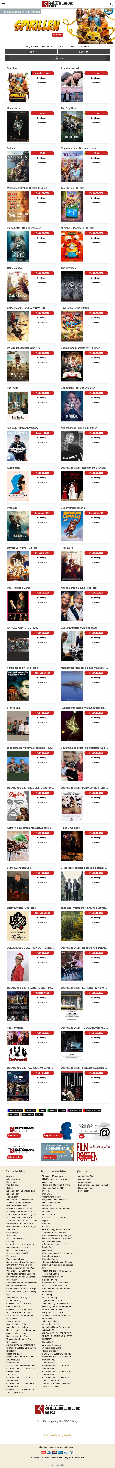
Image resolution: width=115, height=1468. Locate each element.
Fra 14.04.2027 (42, 1073)
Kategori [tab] (83, 52)
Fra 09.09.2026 (96, 473)
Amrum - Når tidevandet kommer (57, 1383)
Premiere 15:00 (42, 73)
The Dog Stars (12, 1185)
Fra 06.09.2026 (96, 193)
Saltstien (10, 1188)
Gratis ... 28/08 (42, 433)
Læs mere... (14, 1135)
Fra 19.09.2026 (96, 593)
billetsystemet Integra (60, 1457)
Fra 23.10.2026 (42, 753)
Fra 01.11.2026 (96, 793)
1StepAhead (78, 1457)
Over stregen (48, 1295)
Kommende (47, 46)
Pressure (10, 1241)
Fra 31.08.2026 (42, 193)
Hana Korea (11, 1182)
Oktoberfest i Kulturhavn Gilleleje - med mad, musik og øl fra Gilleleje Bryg (21, 1292)
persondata (65, 1447)
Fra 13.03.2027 (42, 1033)
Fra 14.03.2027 (96, 1033)
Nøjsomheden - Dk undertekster (20, 1191)
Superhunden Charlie (15, 1250)
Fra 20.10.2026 (96, 713)
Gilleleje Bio (48, 2)
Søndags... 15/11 (42, 913)
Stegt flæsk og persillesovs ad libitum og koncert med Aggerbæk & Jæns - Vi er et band (21, 1330)
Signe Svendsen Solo (16, 1324)
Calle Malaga (12, 1232)
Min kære (46, 1206)
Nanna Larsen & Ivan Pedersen (20, 1262)
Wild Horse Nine (49, 1321)
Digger (45, 1220)
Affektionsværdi (13, 1179)
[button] (5, 38)
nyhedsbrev (43, 1447)
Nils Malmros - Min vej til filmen (20, 1223)
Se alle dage (42, 78)
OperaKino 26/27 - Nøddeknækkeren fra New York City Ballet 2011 (20, 1357)
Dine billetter (83, 46)
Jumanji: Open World (51, 1348)
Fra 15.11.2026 (96, 873)
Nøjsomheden (12, 1194)
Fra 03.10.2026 (96, 633)
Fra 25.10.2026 (96, 753)
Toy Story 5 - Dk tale (15, 1238)
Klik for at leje (15, 1157)
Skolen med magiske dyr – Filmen (21, 1220)
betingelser (54, 1447)
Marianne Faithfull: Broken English (21, 1226)
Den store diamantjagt (52, 1241)
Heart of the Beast (50, 1215)
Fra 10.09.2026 (96, 553)
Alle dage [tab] (56, 58)
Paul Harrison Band (15, 1259)
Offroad (45, 1226)
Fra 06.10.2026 (96, 673)
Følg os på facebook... (53, 1135)
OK (81, 1136)
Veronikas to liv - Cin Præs (18, 1271)
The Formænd (12, 1374)
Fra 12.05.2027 (96, 1073)
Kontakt (71, 46)
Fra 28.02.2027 (96, 993)
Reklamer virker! (85, 1188)
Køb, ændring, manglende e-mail (93, 1185)
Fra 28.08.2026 (42, 233)
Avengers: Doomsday (52, 1345)
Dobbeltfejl (47, 1212)
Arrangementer (85, 1179)
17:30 (42, 113)
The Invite (10, 1229)
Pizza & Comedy (13, 1321)
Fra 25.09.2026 (42, 633)
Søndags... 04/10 (42, 673)
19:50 (42, 153)
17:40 (96, 113)
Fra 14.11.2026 (42, 873)
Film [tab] (30, 52)
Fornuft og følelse (50, 1259)
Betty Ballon (47, 1223)
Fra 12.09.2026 (42, 593)
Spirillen (10, 1176)
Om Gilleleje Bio (85, 1176)
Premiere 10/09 (96, 513)
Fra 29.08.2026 (96, 233)
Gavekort (60, 46)
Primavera (11, 1256)
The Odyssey (12, 1197)
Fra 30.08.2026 (96, 353)
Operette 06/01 (42, 993)
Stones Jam (11, 1280)
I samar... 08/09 (42, 513)
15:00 (96, 73)
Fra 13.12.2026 (42, 953)
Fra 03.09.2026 (42, 273)
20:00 (96, 153)
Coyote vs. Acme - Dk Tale (18, 1253)
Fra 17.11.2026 (96, 913)
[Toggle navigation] (111, 4)
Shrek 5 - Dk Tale (50, 1386)
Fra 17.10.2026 (42, 713)
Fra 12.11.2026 (96, 833)
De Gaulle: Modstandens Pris (19, 1217)
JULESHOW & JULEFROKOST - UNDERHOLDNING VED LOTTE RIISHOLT (21, 1348)
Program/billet (32, 46)
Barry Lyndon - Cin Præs (17, 1336)
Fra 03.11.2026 (42, 833)
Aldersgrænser (85, 1182)
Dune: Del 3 (47, 1342)
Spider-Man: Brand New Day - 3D (21, 1215)
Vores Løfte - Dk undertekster (19, 1200)
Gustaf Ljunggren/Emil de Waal (20, 1268)
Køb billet (57, 35)
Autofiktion (11, 1235)
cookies (73, 1447)
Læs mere (42, 83)
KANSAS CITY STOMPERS (19, 1265)
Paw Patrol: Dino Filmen (17, 1206)
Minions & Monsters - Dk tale (19, 1209)
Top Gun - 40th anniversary (18, 1203)
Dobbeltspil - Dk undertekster (19, 1212)
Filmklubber (83, 1191)
